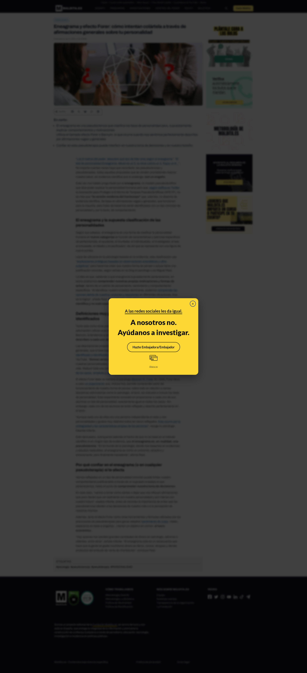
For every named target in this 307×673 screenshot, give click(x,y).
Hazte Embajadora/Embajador (154, 347)
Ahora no (153, 366)
